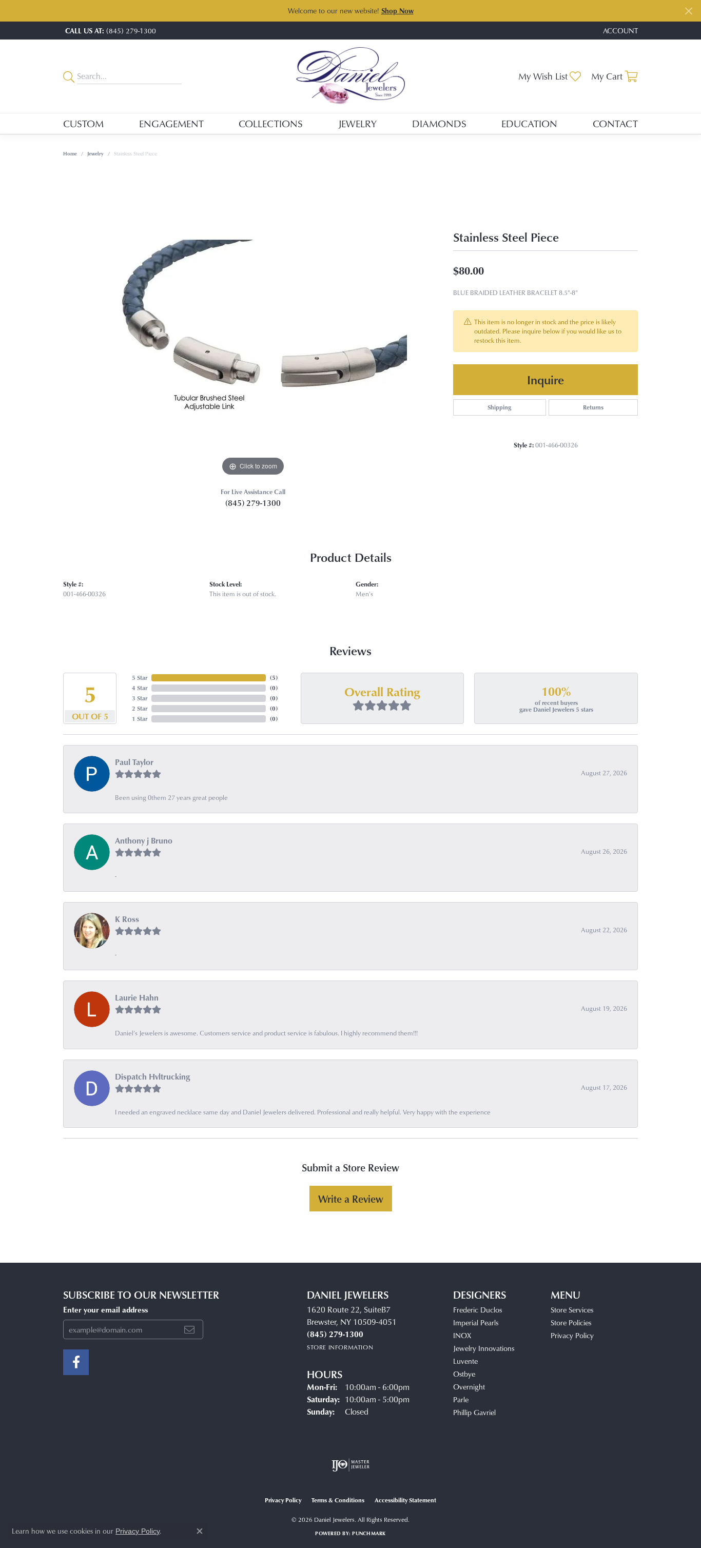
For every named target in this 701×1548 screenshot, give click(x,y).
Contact (615, 123)
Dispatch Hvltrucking (152, 1076)
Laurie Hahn (137, 997)
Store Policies (571, 1322)
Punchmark (368, 1533)
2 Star (139, 708)
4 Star (139, 687)
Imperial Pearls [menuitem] (475, 1322)
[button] (619, 31)
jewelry (95, 153)
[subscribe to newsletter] (189, 1329)
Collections (271, 123)
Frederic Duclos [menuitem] (477, 1309)
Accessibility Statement (405, 1500)
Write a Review (350, 1198)
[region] (253, 325)
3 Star (139, 698)
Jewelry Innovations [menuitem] (483, 1348)
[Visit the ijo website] (351, 1465)
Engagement (171, 123)
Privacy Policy (572, 1335)
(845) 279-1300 (253, 502)
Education (529, 123)
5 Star (139, 677)
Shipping (499, 407)
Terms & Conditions (337, 1500)
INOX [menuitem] (462, 1335)
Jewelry (357, 123)
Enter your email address (105, 1309)
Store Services (572, 1309)
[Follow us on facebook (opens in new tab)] (76, 1362)
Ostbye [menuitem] (464, 1373)
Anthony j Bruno (143, 840)
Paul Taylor (134, 762)
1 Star (139, 718)
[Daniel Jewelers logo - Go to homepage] (351, 76)
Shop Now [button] (397, 10)
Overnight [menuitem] (469, 1386)
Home (70, 153)
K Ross (127, 919)
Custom (83, 123)
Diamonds (439, 123)
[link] (109, 31)
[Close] (688, 11)
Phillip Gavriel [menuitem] (474, 1412)
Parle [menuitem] (461, 1399)
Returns (593, 407)
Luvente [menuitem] (465, 1361)
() (274, 677)
